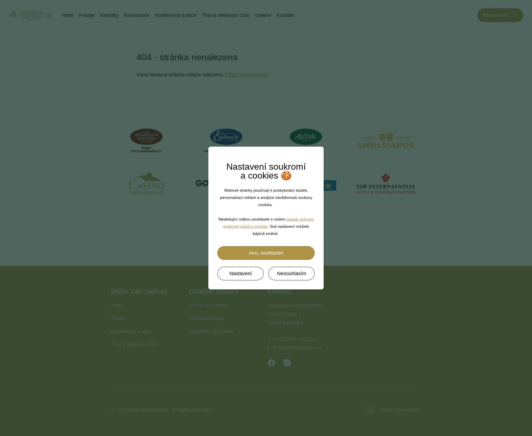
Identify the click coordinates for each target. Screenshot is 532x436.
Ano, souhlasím (266, 253)
